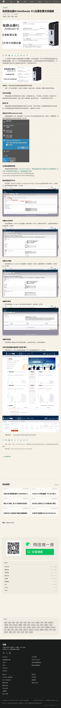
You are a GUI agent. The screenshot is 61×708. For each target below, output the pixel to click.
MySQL (28, 627)
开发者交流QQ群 (6, 659)
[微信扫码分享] (6, 55)
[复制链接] (27, 55)
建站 (21, 622)
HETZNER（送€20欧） (7, 677)
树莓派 (41, 629)
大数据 (6, 625)
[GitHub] (3, 653)
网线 (12, 16)
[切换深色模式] (57, 1)
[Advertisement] (30, 468)
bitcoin (5, 7)
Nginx (46, 629)
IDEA (42, 627)
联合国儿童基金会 (36, 665)
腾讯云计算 (5, 685)
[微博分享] (12, 55)
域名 (11, 625)
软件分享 (51, 622)
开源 (46, 622)
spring (11, 627)
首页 (11, 1)
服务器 (37, 622)
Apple (33, 627)
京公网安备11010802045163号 (51, 700)
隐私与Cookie (35, 682)
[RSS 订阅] (7, 653)
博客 (18, 1)
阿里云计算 (5, 682)
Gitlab (3, 665)
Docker (53, 627)
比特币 (4, 16)
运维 (10, 622)
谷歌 (38, 627)
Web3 (16, 629)
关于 (47, 1)
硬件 (16, 16)
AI (5, 629)
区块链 (30, 632)
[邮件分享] (24, 55)
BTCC (18, 632)
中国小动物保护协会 (36, 662)
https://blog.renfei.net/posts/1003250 (21, 449)
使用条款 (34, 680)
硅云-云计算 (5, 694)
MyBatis (31, 629)
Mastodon (4, 668)
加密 (21, 629)
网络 (25, 625)
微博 (25, 1)
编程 (13, 622)
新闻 (29, 622)
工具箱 (39, 1)
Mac (13, 629)
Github (4, 662)
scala (36, 629)
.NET (50, 625)
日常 (9, 16)
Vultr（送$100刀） (6, 680)
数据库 (20, 625)
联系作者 (53, 444)
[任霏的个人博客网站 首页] (3, 1)
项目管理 (47, 627)
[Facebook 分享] (18, 55)
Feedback (4, 670)
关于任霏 (34, 677)
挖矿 (23, 632)
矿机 (27, 632)
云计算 (6, 627)
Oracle (25, 629)
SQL (25, 627)
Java (33, 622)
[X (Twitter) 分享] (15, 55)
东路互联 (4, 691)
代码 (25, 622)
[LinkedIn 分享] (21, 55)
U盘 (54, 629)
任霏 (4, 644)
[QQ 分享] (9, 55)
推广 (14, 632)
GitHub (15, 625)
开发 (6, 622)
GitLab (33, 625)
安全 (42, 622)
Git (38, 625)
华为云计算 (5, 688)
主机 (29, 625)
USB (51, 629)
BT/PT (6, 632)
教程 (11, 632)
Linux (20, 627)
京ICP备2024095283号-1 (38, 700)
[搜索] (54, 1)
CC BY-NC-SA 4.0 (20, 444)
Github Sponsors (36, 659)
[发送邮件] (10, 653)
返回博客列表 (7, 456)
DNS (16, 627)
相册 (32, 1)
